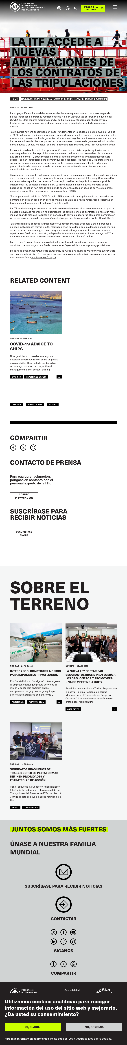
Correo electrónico (24, 496)
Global (53, 404)
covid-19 (16, 376)
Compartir (29, 437)
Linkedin (53, 941)
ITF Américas (31, 807)
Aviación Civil (36, 701)
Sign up (63, 873)
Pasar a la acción (91, 8)
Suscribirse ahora (24, 533)
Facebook (63, 932)
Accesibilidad (72, 990)
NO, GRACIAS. (94, 1027)
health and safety (36, 376)
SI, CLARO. (32, 1027)
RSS (73, 941)
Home (15, 99)
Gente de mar (35, 404)
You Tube (73, 932)
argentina (18, 701)
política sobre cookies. (98, 1038)
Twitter (53, 932)
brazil (15, 807)
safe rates (73, 709)
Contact (63, 906)
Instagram (63, 941)
